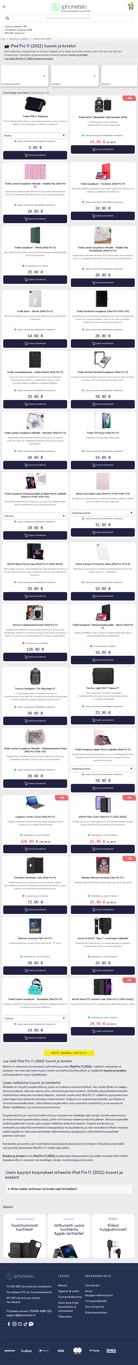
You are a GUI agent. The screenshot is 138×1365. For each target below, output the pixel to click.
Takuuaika (65, 1316)
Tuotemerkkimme (70, 1297)
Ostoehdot (92, 1285)
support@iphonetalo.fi (20, 1315)
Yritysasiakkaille (96, 1301)
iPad (3, 39)
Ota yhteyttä (94, 1307)
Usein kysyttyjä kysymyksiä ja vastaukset (68, 1307)
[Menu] (7, 7)
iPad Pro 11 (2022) (19, 39)
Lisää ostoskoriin (37, 155)
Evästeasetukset (96, 1312)
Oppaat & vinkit (68, 1291)
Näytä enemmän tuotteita (69, 1053)
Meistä (62, 1285)
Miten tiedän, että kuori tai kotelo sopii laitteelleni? (44, 1189)
